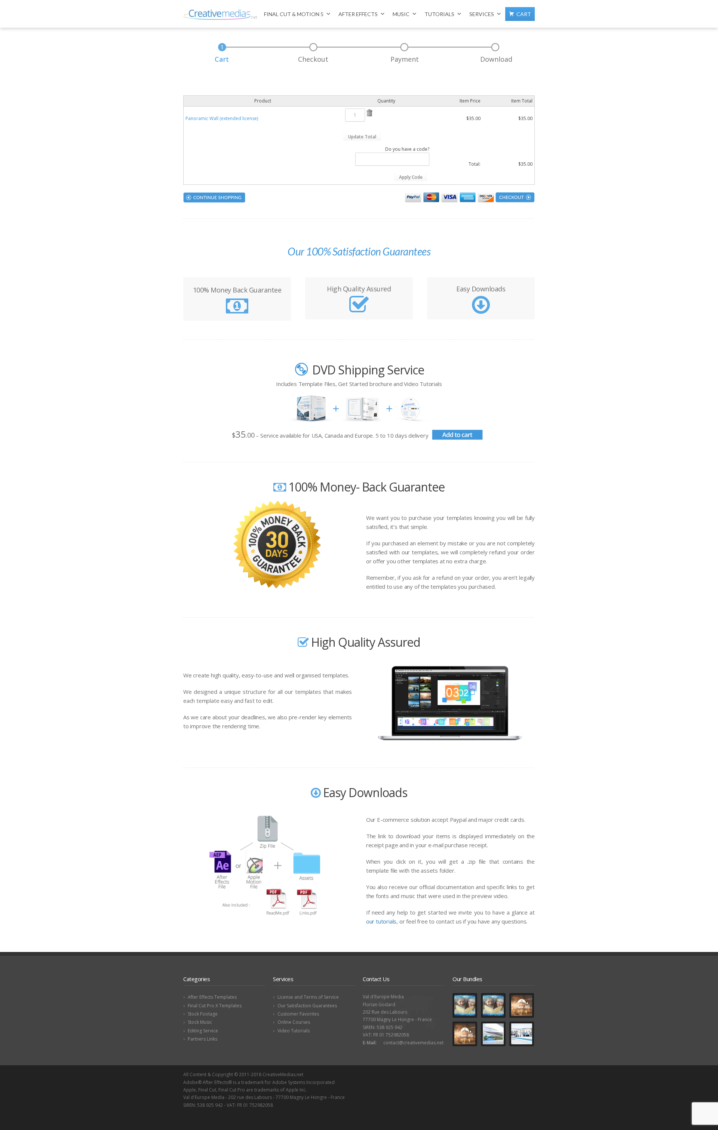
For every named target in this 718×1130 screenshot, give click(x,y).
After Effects (358, 14)
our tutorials (381, 921)
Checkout (313, 59)
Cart (523, 14)
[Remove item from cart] (369, 115)
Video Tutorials (293, 1031)
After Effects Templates (212, 997)
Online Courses (293, 1022)
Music (401, 14)
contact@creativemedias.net (413, 1042)
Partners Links (202, 1039)
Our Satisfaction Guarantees (307, 1005)
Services (481, 14)
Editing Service (203, 1031)
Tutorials (439, 14)
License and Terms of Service (308, 997)
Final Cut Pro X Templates (215, 1005)
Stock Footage (203, 1014)
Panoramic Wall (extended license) (221, 118)
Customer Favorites (298, 1014)
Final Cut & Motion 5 (293, 14)
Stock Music (200, 1022)
